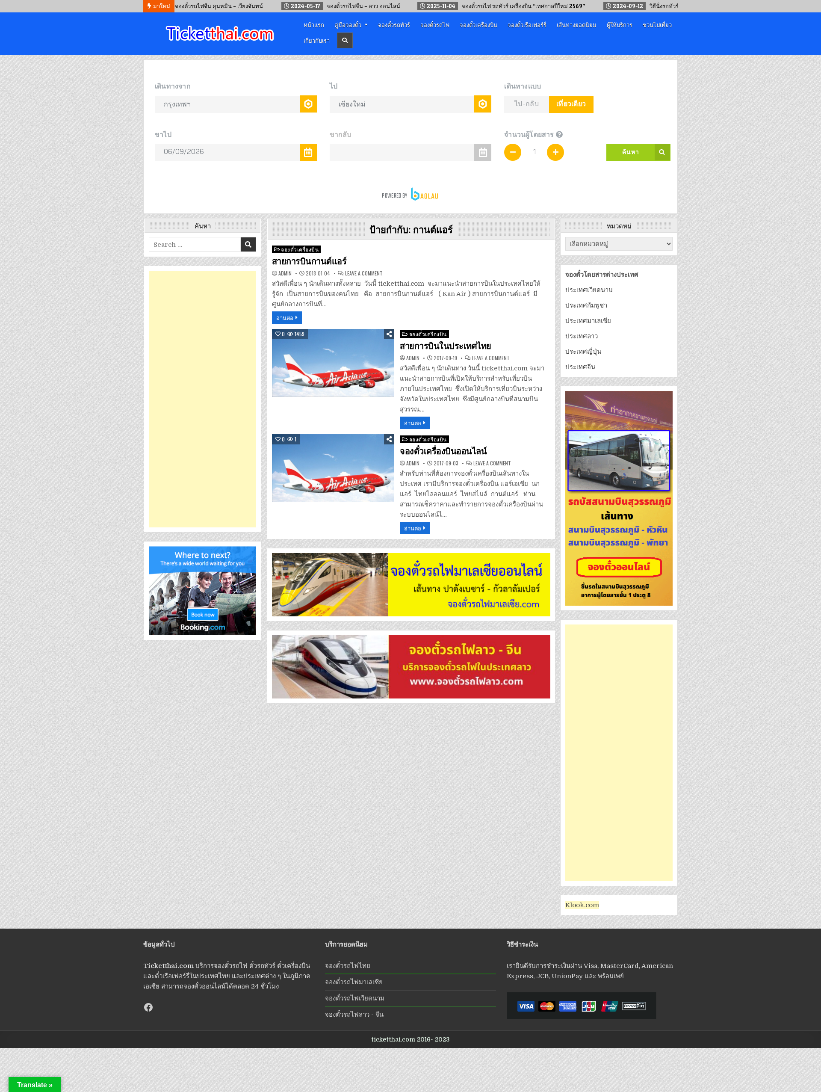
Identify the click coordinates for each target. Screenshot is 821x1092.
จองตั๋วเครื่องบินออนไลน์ (443, 451)
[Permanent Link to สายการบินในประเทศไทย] (333, 363)
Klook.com (582, 905)
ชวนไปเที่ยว (657, 24)
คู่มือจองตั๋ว (347, 24)
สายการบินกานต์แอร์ (309, 261)
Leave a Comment (364, 273)
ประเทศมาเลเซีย (588, 321)
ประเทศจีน (580, 367)
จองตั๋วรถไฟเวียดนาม (354, 998)
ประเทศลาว (581, 336)
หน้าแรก (314, 24)
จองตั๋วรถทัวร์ (394, 24)
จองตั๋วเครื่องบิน (478, 24)
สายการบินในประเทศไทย (445, 346)
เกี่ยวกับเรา (317, 40)
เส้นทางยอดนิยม (577, 24)
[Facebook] (148, 1007)
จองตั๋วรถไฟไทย (347, 966)
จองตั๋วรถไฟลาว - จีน (354, 1014)
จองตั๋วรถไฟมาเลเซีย (354, 982)
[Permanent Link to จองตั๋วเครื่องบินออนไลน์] (333, 468)
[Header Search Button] (345, 40)
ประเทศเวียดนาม (589, 290)
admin (285, 273)
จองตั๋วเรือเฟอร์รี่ (527, 24)
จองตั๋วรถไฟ (434, 24)
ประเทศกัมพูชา (586, 305)
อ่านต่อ (284, 317)
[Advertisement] (202, 399)
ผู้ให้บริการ (619, 24)
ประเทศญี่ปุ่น (583, 351)
